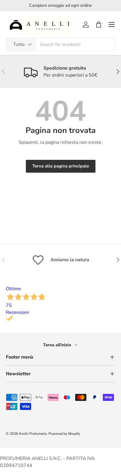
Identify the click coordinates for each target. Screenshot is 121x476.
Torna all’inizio (57, 345)
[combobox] (60, 44)
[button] (98, 24)
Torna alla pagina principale (60, 166)
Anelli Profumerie (33, 433)
